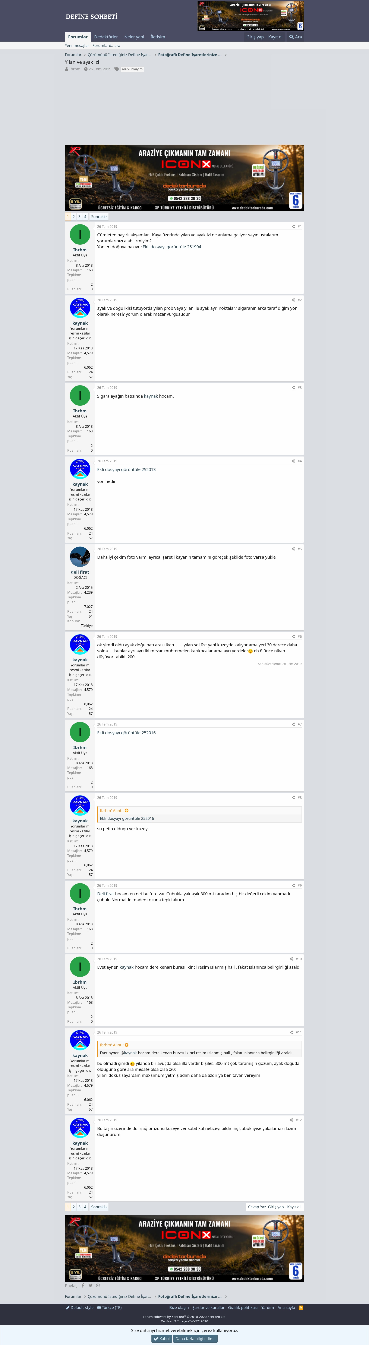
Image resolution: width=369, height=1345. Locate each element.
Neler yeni (134, 37)
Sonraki (98, 216)
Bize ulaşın (179, 1307)
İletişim (158, 37)
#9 (300, 885)
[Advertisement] (184, 104)
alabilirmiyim (132, 69)
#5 (300, 549)
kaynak (80, 323)
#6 (300, 636)
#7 (300, 724)
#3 (300, 387)
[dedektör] (250, 16)
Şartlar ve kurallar (208, 1307)
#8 (300, 797)
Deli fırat (105, 894)
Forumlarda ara (106, 45)
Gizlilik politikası (243, 1307)
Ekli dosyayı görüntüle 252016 (126, 733)
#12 (299, 1120)
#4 (300, 461)
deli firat (80, 572)
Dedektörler (106, 37)
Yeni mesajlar (77, 45)
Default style (82, 1307)
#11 (299, 1032)
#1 (300, 226)
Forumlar (78, 37)
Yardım (267, 1307)
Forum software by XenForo (184, 1316)
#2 (300, 300)
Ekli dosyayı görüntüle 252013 (126, 469)
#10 (299, 959)
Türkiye (87, 625)
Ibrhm (75, 68)
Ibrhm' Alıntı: (112, 810)
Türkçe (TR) (111, 1307)
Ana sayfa (286, 1307)
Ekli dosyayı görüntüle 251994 (172, 247)
